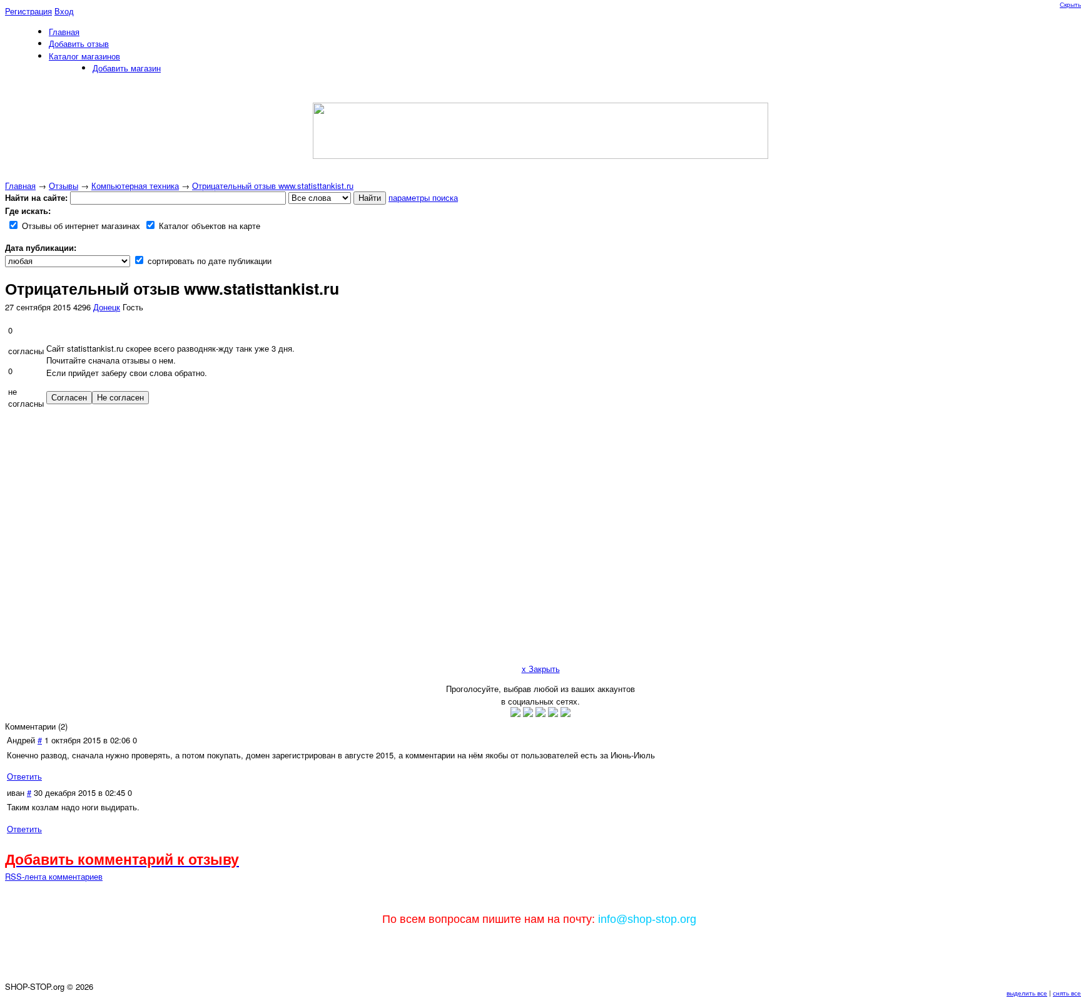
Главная (20, 185)
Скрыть (1070, 4)
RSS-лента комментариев (54, 876)
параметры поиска (423, 197)
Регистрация (28, 11)
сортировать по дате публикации (208, 261)
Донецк (106, 307)
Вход (64, 11)
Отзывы (63, 185)
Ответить (24, 776)
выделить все (1027, 993)
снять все (1067, 993)
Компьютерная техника (135, 185)
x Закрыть (541, 669)
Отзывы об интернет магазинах (79, 226)
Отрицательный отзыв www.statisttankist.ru (272, 185)
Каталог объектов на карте (208, 226)
